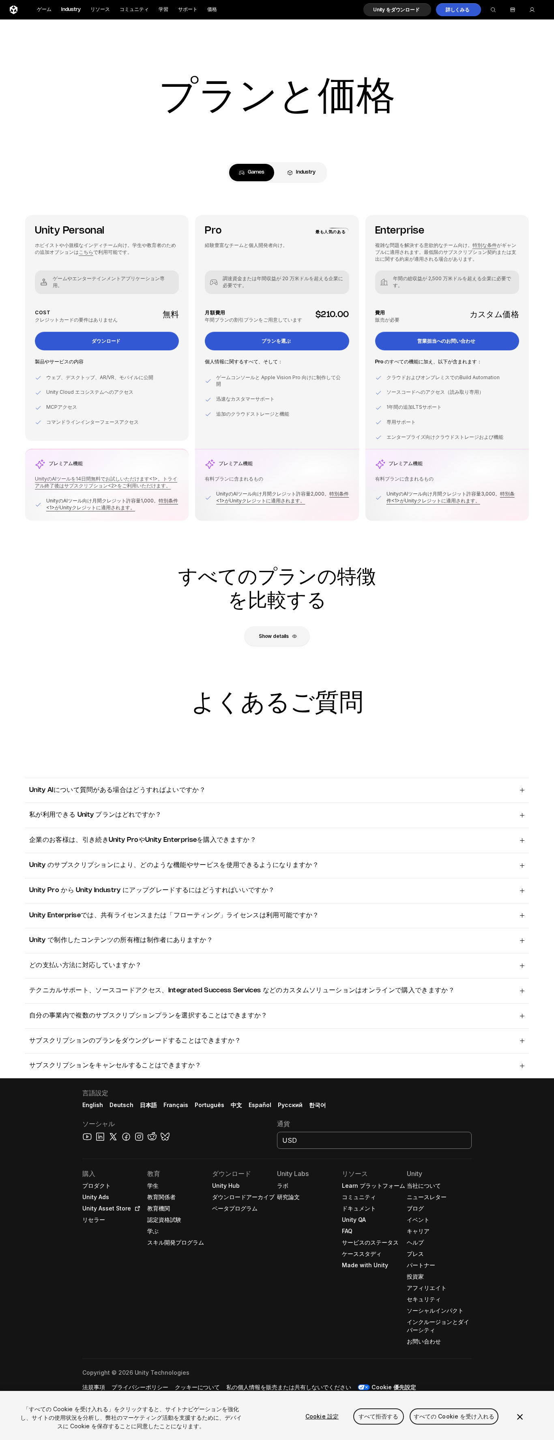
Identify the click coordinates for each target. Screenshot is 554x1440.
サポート (188, 9)
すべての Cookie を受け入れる (454, 1416)
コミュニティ (134, 9)
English (92, 1104)
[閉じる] (520, 1417)
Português (209, 1104)
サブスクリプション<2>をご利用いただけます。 (117, 486)
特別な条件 (484, 245)
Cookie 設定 (322, 1416)
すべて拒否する (379, 1416)
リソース (100, 9)
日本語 (148, 1104)
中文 (236, 1104)
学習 (163, 9)
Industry (71, 9)
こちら (86, 252)
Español (260, 1104)
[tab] (251, 172)
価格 (212, 9)
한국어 (317, 1104)
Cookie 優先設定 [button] (393, 1387)
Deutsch (121, 1104)
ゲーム (44, 9)
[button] (397, 9)
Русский (290, 1104)
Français (176, 1104)
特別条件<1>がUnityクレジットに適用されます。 (112, 504)
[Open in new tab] (136, 1208)
